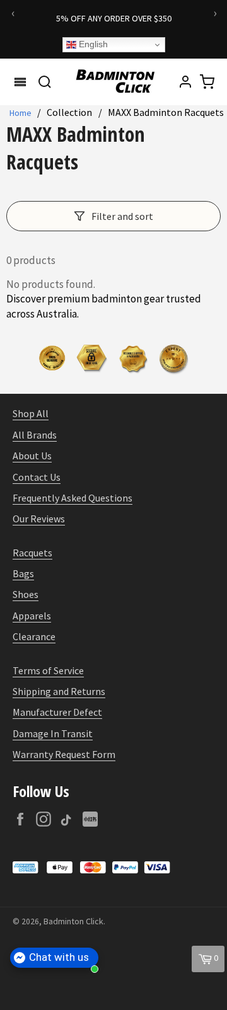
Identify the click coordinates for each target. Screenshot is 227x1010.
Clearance (34, 636)
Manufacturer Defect (57, 712)
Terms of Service (48, 670)
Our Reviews (39, 518)
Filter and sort (122, 216)
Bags (23, 573)
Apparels (32, 615)
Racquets (32, 552)
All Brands (35, 434)
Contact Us (37, 477)
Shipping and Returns (59, 691)
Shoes (25, 594)
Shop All (31, 413)
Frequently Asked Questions (72, 497)
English (92, 44)
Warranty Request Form (64, 754)
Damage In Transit (53, 733)
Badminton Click (73, 921)
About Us (32, 455)
